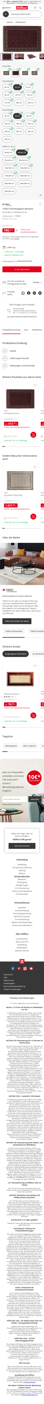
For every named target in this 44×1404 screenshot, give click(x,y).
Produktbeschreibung (11, 330)
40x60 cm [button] (8, 152)
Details (13, 351)
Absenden (35, 799)
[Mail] (40, 293)
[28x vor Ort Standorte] (35, 7)
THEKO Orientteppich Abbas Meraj (17, 464)
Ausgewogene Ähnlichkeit (15, 654)
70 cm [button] (28, 87)
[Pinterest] (34, 293)
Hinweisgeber (9, 983)
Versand (16, 239)
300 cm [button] (30, 131)
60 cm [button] (6, 116)
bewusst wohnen (22, 950)
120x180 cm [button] (9, 168)
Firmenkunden (22, 894)
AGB (5, 977)
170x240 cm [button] (9, 176)
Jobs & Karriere (22, 942)
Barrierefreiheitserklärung (14, 986)
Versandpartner (24, 261)
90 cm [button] (6, 95)
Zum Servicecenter (22, 846)
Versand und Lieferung (22, 867)
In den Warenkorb (22, 269)
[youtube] (31, 968)
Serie (26, 330)
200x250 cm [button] (25, 176)
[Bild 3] (32, 57)
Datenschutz (9, 980)
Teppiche (7, 736)
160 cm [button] (7, 123)
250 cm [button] (30, 102)
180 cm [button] (19, 123)
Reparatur (22, 879)
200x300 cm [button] (9, 183)
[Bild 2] (19, 57)
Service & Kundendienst (22, 891)
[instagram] (25, 968)
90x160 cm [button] (23, 160)
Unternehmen (22, 939)
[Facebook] (28, 293)
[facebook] (13, 968)
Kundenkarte (22, 947)
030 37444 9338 (18, 309)
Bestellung (22, 864)
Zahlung (22, 870)
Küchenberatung (22, 910)
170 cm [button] (7, 102)
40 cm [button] (6, 87)
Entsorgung (22, 882)
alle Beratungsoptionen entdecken (21, 317)
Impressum (8, 974)
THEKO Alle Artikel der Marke (17, 621)
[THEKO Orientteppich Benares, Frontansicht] (22, 38)
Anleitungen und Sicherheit (22, 365)
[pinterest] (19, 968)
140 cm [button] (30, 95)
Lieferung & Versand (19, 358)
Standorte (22, 907)
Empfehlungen (38, 330)
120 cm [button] (18, 95)
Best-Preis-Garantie (22, 916)
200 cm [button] (19, 102)
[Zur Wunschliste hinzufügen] (40, 205)
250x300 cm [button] (25, 183)
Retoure (22, 873)
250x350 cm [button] (9, 191)
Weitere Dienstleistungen (22, 922)
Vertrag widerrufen (22, 876)
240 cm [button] (7, 131)
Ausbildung (22, 945)
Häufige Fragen (22, 885)
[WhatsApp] (23, 293)
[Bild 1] (7, 57)
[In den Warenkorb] (33, 435)
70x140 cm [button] (8, 160)
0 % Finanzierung (22, 888)
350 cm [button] (7, 139)
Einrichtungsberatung (22, 913)
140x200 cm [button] (25, 168)
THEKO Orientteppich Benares (15, 382)
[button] (5, 7)
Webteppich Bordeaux (12, 663)
